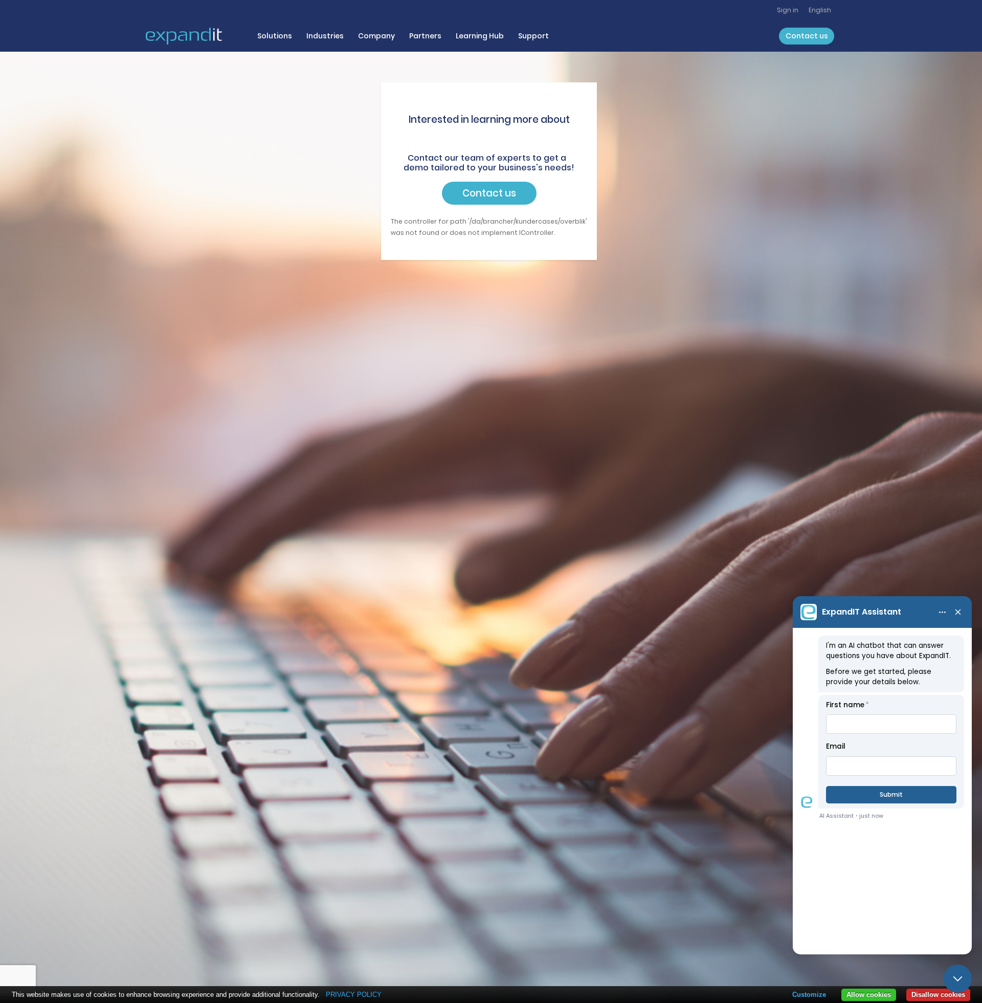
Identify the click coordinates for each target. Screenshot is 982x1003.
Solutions (274, 36)
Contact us (807, 36)
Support (533, 36)
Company (376, 36)
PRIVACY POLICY (354, 994)
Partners (425, 36)
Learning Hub (480, 36)
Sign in (787, 10)
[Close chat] (958, 979)
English (820, 10)
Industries (325, 36)
